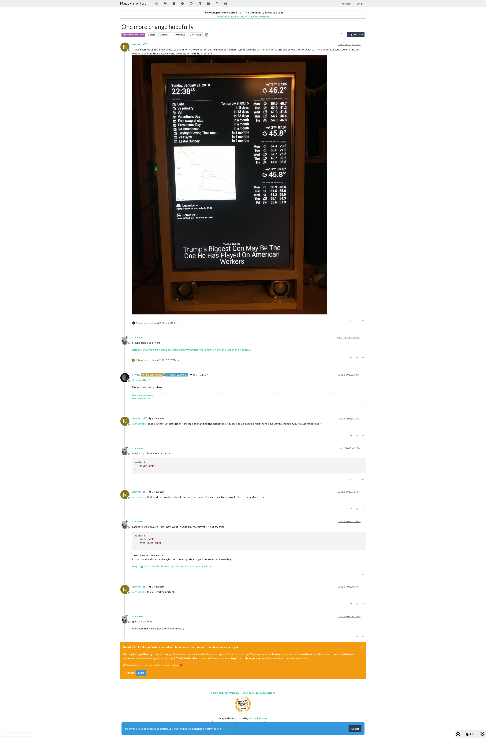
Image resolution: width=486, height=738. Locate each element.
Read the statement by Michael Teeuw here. (243, 16)
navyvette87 (139, 44)
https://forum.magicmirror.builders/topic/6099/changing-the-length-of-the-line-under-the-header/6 (191, 349)
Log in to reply (356, 34)
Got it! (355, 728)
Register (129, 672)
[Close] (361, 647)
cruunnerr (137, 337)
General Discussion (134, 34)
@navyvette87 (200, 374)
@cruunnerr (157, 418)
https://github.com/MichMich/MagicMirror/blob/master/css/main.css (172, 566)
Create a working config (143, 395)
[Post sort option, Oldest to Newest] (341, 34)
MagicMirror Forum (134, 3)
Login (141, 672)
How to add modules (141, 398)
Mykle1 (136, 374)
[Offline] (126, 340)
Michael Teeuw (258, 718)
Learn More (229, 728)
